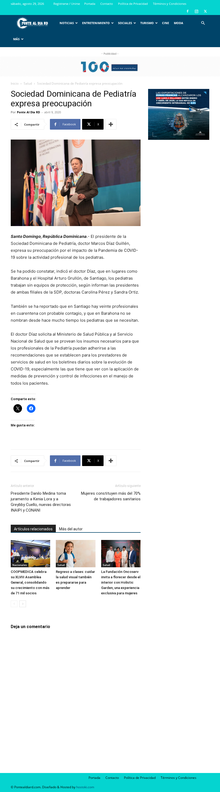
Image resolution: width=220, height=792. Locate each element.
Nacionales (19, 565)
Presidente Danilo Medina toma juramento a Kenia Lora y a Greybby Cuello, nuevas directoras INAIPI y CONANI (41, 502)
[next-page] (22, 603)
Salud (28, 83)
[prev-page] (14, 603)
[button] (202, 23)
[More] (110, 124)
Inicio (15, 83)
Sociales (125, 23)
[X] (205, 11)
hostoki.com (85, 787)
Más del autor (71, 529)
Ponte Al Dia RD (28, 112)
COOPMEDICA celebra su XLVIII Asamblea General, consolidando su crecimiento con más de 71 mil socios (30, 582)
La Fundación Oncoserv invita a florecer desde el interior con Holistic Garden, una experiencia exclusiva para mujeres (120, 582)
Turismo (147, 23)
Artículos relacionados (33, 529)
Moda (178, 23)
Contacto (106, 4)
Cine (165, 23)
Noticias (67, 23)
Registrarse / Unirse (66, 4)
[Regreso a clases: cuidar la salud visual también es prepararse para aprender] (75, 553)
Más (16, 39)
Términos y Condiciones (169, 4)
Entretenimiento (96, 23)
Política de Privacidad (133, 4)
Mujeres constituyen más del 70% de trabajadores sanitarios (111, 496)
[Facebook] (188, 11)
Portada (89, 4)
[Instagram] (196, 11)
